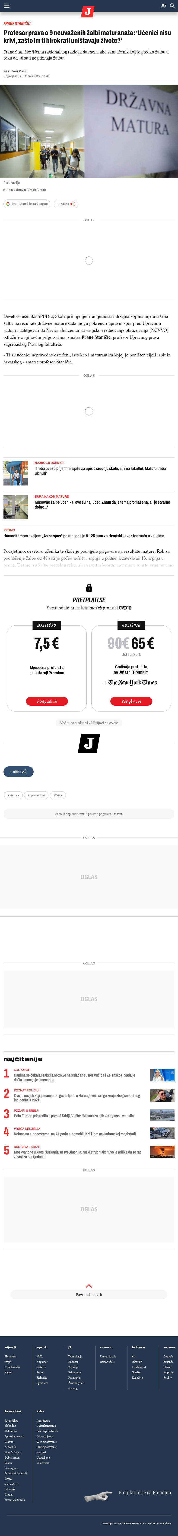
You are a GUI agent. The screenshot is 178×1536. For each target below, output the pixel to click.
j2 (70, 1347)
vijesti (10, 1347)
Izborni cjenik (45, 1436)
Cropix (9, 1494)
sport (42, 1347)
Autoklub (10, 1447)
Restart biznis (108, 1356)
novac (106, 1347)
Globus (9, 1442)
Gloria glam (11, 1468)
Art (134, 1356)
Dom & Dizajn (13, 1452)
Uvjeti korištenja (46, 1426)
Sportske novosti (14, 1436)
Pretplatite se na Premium (145, 1492)
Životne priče (76, 1383)
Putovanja (74, 1378)
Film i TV (137, 1362)
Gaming (73, 1388)
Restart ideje (107, 1362)
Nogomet (42, 1362)
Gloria (8, 1463)
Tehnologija (75, 1356)
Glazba (136, 1372)
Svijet (8, 1362)
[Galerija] (89, 131)
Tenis (40, 1372)
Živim (8, 1479)
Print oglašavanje (47, 1447)
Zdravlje (73, 1367)
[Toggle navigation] (6, 6)
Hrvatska (10, 1356)
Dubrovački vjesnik (16, 1473)
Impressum (43, 1421)
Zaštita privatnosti (47, 1431)
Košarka (41, 1367)
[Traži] (172, 6)
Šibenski (10, 1489)
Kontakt (41, 1452)
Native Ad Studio (15, 1500)
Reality (168, 1378)
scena (170, 1347)
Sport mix (42, 1383)
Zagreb (9, 1372)
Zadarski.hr (11, 1484)
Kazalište (137, 1378)
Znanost (73, 1362)
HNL (39, 1356)
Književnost (139, 1367)
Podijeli (64, 204)
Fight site (42, 1378)
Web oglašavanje (47, 1442)
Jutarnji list (11, 1421)
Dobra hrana (12, 1458)
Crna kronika (12, 1367)
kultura (138, 1347)
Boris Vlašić (19, 71)
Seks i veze (74, 1372)
